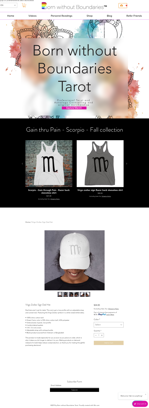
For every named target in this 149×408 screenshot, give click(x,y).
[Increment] (102, 335)
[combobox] (109, 324)
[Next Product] (126, 163)
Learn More (110, 315)
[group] (74, 170)
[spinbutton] (99, 335)
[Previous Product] (22, 163)
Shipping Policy (55, 199)
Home (27, 222)
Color (97, 319)
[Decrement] (95, 335)
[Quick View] (48, 163)
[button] (24, 5)
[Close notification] (145, 394)
